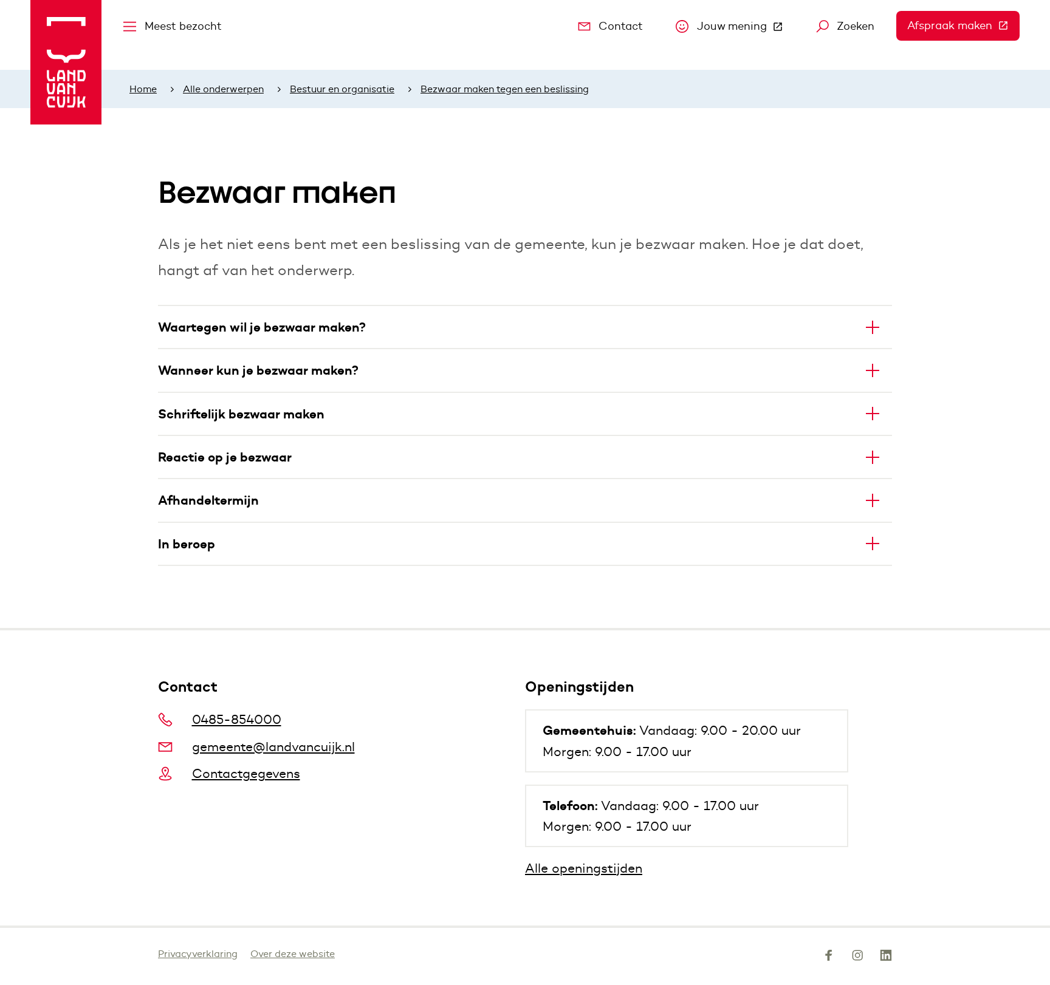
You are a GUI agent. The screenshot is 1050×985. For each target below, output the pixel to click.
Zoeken (855, 26)
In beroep (186, 544)
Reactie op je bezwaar (225, 457)
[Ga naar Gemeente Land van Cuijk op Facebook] (829, 957)
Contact (621, 26)
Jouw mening (745, 29)
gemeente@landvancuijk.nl (273, 746)
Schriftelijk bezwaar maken (241, 414)
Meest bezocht (183, 26)
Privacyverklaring (198, 953)
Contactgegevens (246, 773)
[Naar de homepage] (65, 62)
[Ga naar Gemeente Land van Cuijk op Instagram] (857, 957)
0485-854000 (236, 719)
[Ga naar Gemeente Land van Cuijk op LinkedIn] (886, 957)
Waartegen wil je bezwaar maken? (262, 327)
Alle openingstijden (583, 868)
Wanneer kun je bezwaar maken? (258, 370)
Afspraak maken (963, 25)
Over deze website (292, 953)
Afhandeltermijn (208, 500)
